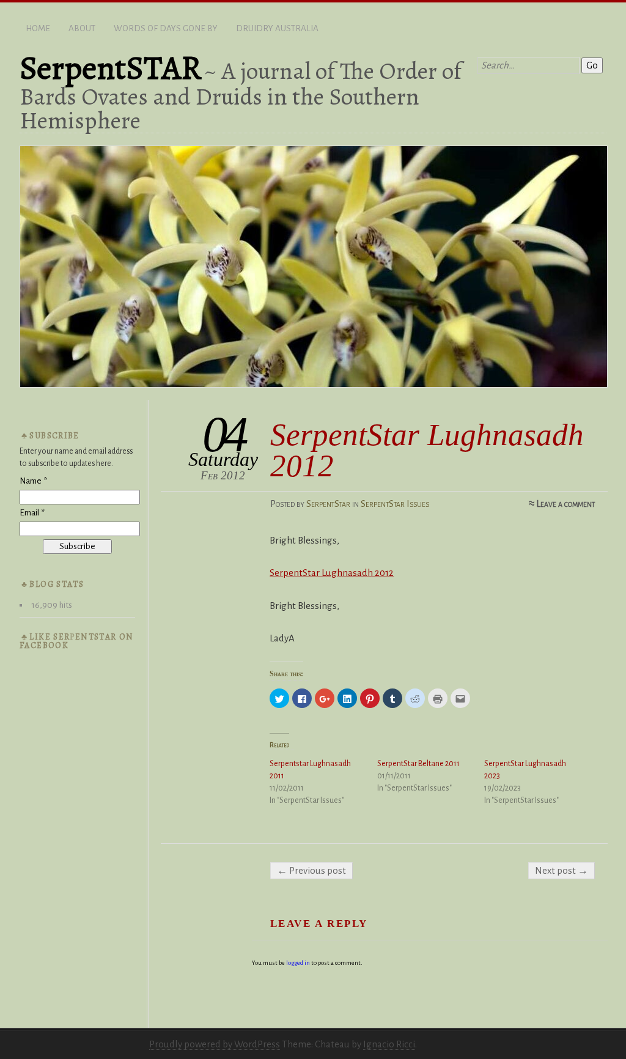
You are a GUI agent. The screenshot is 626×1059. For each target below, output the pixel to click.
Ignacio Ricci (389, 1044)
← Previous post (311, 870)
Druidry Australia (277, 28)
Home (38, 28)
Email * (32, 512)
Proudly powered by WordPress (214, 1044)
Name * (33, 480)
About (81, 28)
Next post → (561, 870)
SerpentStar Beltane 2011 (418, 763)
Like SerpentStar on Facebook (77, 641)
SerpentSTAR (111, 67)
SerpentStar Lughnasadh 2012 (332, 572)
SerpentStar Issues (395, 503)
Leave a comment (565, 503)
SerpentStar (328, 503)
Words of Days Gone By (166, 28)
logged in (298, 962)
